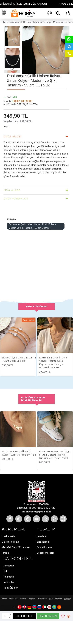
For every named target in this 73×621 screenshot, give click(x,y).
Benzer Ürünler (36, 306)
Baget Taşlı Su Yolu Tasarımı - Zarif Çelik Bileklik (19, 359)
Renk (6, 126)
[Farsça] (49, 607)
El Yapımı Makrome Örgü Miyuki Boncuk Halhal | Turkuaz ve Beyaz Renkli (54, 454)
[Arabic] (44, 607)
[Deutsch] (29, 607)
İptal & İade (12, 190)
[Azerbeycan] (34, 607)
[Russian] (39, 607)
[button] (25, 49)
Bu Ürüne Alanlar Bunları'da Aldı (33, 399)
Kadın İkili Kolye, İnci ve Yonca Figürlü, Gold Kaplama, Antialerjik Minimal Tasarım (53, 362)
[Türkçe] (19, 607)
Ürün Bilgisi (12, 136)
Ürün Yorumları (16, 198)
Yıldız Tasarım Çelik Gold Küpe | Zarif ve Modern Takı (19, 453)
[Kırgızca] (59, 607)
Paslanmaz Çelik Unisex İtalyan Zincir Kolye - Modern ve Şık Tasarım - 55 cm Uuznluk (32, 226)
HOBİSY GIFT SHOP (22, 101)
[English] (24, 607)
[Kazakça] (54, 607)
